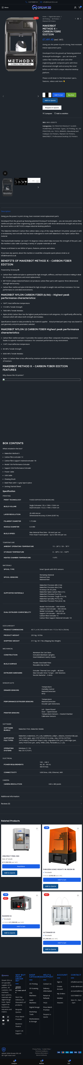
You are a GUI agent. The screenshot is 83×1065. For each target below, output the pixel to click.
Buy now (71, 95)
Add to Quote (50, 100)
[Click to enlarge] (5, 173)
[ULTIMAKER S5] (62, 911)
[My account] (75, 7)
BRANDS (63, 131)
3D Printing (46, 19)
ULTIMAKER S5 (49, 932)
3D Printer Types (59, 128)
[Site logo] (41, 7)
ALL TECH (55, 131)
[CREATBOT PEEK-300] (21, 840)
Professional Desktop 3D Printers (65, 136)
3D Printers (55, 19)
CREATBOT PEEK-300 (10, 856)
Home (44, 17)
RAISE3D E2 (7, 916)
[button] (3, 96)
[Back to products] (78, 18)
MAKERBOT (47, 136)
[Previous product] (75, 18)
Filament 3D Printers (49, 21)
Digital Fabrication (54, 17)
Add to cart (58, 95)
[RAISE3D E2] (21, 903)
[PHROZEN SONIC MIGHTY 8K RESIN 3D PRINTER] (62, 846)
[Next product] (80, 18)
